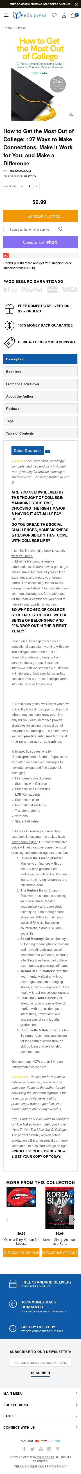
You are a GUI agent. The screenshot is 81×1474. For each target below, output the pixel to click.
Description (15, 359)
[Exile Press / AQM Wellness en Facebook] (24, 1449)
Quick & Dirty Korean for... (44, 1458)
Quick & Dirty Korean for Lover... (21, 1241)
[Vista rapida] (33, 1201)
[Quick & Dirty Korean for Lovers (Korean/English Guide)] (21, 1208)
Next (74, 1220)
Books (21, 28)
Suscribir (40, 1373)
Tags (10, 420)
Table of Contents (20, 433)
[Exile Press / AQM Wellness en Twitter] (32, 1449)
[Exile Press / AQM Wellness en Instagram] (49, 1449)
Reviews (12, 408)
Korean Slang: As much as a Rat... (59, 1241)
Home (7, 28)
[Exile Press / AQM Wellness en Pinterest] (57, 1449)
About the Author (20, 396)
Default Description (27, 450)
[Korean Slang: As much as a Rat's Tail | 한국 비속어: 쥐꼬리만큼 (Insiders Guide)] (60, 1208)
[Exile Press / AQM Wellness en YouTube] (41, 1449)
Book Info (13, 371)
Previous (7, 1220)
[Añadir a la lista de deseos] (60, 229)
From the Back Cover (22, 383)
